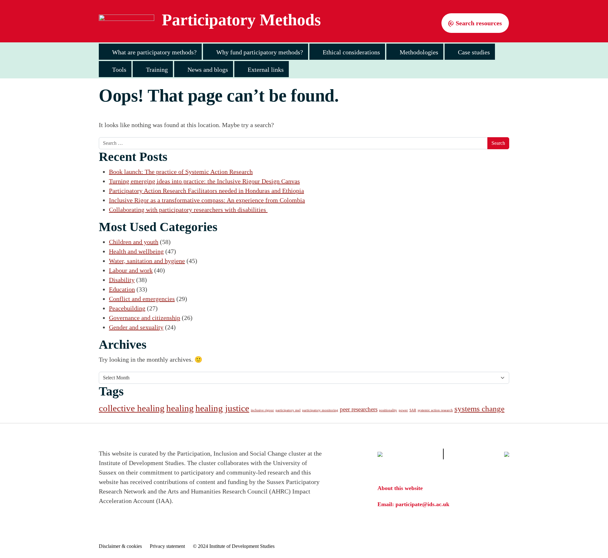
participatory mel (288, 410)
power (403, 410)
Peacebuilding (127, 308)
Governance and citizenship (144, 317)
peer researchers (358, 409)
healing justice (222, 408)
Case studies (474, 52)
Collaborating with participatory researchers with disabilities (188, 209)
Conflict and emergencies (142, 298)
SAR (412, 410)
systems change (479, 408)
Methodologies (419, 52)
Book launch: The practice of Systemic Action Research (181, 171)
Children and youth (133, 241)
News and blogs (207, 69)
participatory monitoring (320, 410)
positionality (388, 410)
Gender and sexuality (136, 327)
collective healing (132, 408)
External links (266, 69)
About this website (400, 488)
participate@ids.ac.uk (422, 504)
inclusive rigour (262, 410)
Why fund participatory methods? (259, 52)
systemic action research (435, 410)
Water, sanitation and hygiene (147, 260)
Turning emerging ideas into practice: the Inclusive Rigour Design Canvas (204, 181)
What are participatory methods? (154, 52)
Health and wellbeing (136, 251)
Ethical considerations (351, 52)
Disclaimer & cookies (120, 546)
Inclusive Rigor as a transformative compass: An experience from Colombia (207, 200)
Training (157, 69)
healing (180, 408)
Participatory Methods (241, 20)
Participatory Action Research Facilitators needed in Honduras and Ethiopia (206, 190)
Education (122, 289)
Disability (122, 279)
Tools (119, 69)
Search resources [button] (478, 23)
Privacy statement (167, 546)
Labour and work (131, 270)
